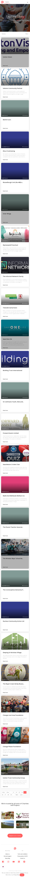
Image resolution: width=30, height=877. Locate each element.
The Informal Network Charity (13, 276)
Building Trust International (12, 370)
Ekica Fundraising (9, 151)
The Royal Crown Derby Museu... (13, 684)
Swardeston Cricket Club (11, 464)
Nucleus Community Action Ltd (13, 621)
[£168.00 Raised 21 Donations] (15, 508)
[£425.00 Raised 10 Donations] (15, 477)
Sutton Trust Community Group (14, 778)
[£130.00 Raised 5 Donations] (15, 602)
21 (13, 792)
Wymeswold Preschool (10, 245)
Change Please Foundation (12, 746)
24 (22, 792)
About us (8, 854)
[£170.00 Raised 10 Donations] (15, 665)
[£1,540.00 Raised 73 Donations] (15, 132)
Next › (17, 794)
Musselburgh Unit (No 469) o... (13, 182)
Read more (5, 97)
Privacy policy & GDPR (22, 856)
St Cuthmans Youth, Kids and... (13, 402)
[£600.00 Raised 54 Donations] (15, 445)
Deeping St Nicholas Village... (12, 652)
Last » (21, 794)
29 (11, 794)
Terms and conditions (22, 854)
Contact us (22, 858)
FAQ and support (7, 856)
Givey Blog (7, 858)
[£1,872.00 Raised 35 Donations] (15, 289)
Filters (27, 34)
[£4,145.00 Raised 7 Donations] (15, 351)
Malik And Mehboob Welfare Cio (14, 496)
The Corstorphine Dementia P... (13, 590)
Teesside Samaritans (10, 308)
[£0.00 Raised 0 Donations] (15, 101)
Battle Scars (7, 120)
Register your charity (15, 835)
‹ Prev (7, 792)
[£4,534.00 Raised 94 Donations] (15, 571)
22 (16, 792)
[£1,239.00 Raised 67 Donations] (15, 69)
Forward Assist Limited (11, 433)
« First (3, 792)
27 (5, 794)
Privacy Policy (16, 874)
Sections (4, 34)
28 (8, 794)
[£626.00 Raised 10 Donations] (15, 414)
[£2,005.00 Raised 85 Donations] (15, 226)
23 (19, 792)
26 (2, 794)
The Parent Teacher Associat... (13, 527)
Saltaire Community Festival (12, 88)
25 (25, 792)
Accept (22, 874)
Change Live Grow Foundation (13, 715)
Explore (7, 2)
